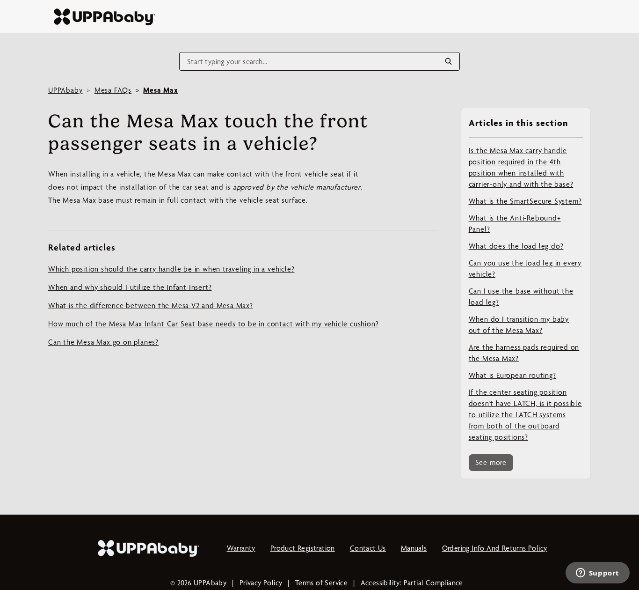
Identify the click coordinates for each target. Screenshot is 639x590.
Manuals (414, 548)
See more (491, 462)
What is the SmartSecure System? (525, 201)
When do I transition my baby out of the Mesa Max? (519, 325)
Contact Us (368, 548)
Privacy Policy (261, 582)
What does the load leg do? (516, 246)
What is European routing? (512, 375)
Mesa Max (160, 90)
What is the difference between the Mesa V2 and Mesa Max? (150, 305)
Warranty (241, 548)
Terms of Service (321, 582)
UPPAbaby (65, 90)
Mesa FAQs (112, 90)
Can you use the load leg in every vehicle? (525, 268)
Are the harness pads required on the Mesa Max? (524, 353)
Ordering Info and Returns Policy (494, 548)
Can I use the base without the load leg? (521, 297)
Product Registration (302, 548)
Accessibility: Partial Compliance (412, 582)
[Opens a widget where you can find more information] (597, 573)
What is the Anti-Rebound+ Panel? (515, 224)
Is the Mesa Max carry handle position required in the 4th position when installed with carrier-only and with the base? (521, 167)
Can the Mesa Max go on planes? (103, 342)
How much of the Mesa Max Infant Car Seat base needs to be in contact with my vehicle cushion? (213, 323)
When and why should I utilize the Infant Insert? (129, 287)
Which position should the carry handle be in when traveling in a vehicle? (171, 269)
